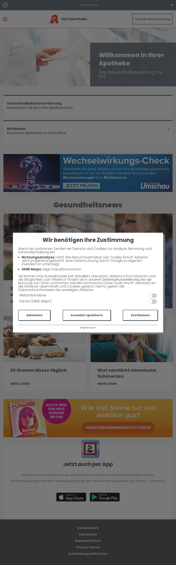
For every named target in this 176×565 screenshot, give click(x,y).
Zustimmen (140, 315)
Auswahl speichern (87, 315)
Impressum (88, 327)
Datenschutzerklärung (120, 279)
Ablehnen (34, 315)
